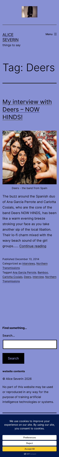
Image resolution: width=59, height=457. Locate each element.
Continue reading (32, 246)
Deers (27, 276)
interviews (28, 263)
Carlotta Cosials (12, 276)
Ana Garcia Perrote (24, 272)
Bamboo (43, 272)
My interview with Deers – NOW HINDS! (27, 109)
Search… (8, 335)
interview (38, 276)
